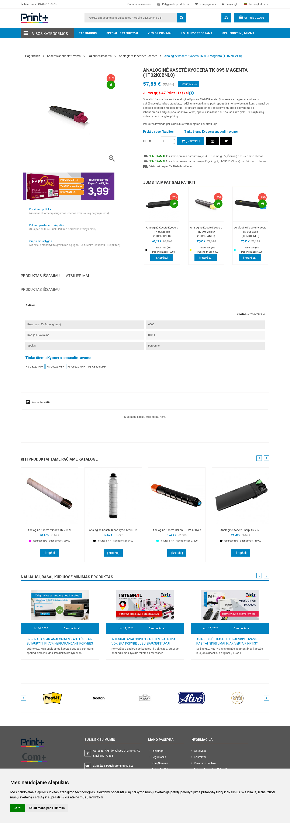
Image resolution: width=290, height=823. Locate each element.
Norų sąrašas (160, 763)
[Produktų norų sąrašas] (226, 141)
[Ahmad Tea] (145, 697)
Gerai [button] (17, 808)
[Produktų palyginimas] (212, 141)
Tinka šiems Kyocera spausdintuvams (211, 131)
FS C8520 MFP (76, 366)
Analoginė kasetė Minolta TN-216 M (49, 530)
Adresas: (116, 753)
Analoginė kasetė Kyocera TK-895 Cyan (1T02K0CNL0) (250, 232)
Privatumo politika (205, 763)
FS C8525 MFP (97, 366)
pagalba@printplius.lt (119, 765)
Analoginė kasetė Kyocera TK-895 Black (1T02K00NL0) (162, 232)
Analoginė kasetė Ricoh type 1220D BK (113, 530)
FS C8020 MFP (34, 366)
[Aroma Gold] (237, 697)
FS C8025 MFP (55, 366)
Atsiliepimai (77, 275)
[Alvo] (191, 697)
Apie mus (200, 750)
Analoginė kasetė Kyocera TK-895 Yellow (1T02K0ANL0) (206, 232)
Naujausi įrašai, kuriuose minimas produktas (67, 577)
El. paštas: (113, 765)
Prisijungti (157, 750)
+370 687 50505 (47, 4)
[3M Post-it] (52, 697)
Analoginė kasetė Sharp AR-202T (240, 530)
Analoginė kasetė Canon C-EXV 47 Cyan (177, 530)
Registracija (159, 757)
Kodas (242, 314)
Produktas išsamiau (40, 275)
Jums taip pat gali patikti (169, 182)
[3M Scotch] (98, 697)
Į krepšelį (193, 141)
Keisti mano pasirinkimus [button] (47, 808)
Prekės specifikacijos (158, 131)
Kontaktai (200, 757)
